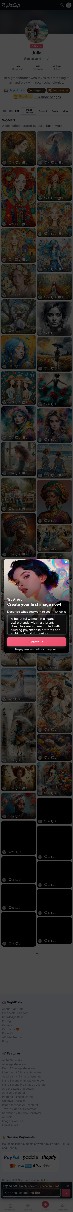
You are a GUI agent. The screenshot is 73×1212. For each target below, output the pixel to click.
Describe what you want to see (29, 611)
